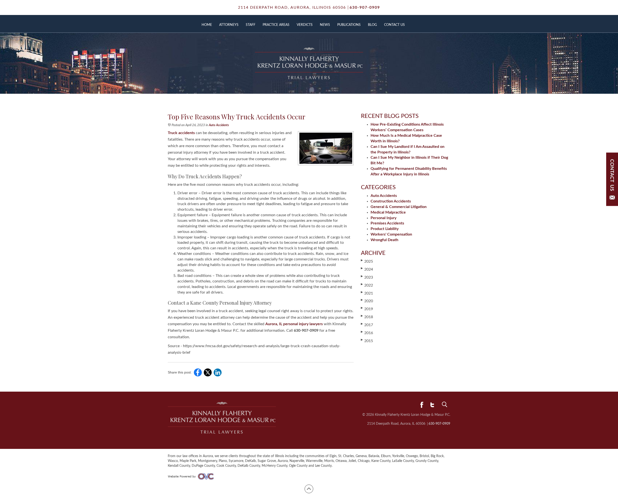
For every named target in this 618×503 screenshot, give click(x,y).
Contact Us (394, 25)
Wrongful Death (384, 240)
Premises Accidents (387, 223)
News (325, 25)
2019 (367, 309)
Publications (349, 25)
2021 (367, 293)
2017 (367, 325)
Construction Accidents (391, 201)
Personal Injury (383, 218)
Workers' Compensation (391, 234)
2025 (367, 261)
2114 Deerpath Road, (292, 7)
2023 (367, 277)
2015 (367, 340)
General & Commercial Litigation (399, 207)
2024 (367, 269)
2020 (367, 301)
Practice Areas (276, 25)
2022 (367, 285)
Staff (250, 25)
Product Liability (385, 229)
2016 (367, 333)
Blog (372, 25)
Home (207, 25)
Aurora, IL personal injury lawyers (294, 324)
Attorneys (229, 25)
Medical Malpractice (388, 212)
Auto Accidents (219, 125)
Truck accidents (181, 133)
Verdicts (305, 25)
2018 (367, 317)
